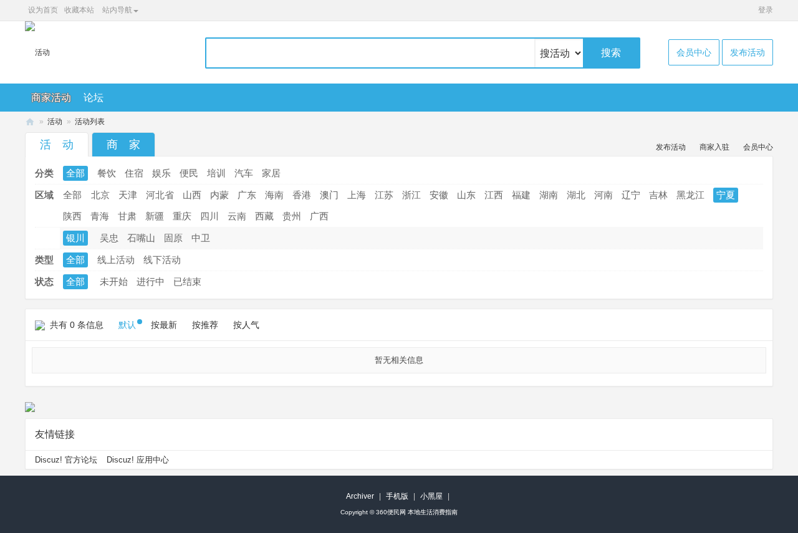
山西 (192, 195)
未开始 (114, 281)
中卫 (200, 238)
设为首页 (43, 10)
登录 (765, 10)
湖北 (576, 195)
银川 (75, 238)
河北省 (160, 195)
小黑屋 (431, 496)
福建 (521, 195)
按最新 (164, 325)
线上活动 (116, 259)
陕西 (72, 216)
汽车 (243, 173)
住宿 (134, 173)
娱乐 (161, 173)
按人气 (246, 325)
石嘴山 (141, 238)
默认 (127, 325)
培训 (216, 173)
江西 (493, 195)
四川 (209, 216)
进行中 (151, 281)
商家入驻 (714, 147)
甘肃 (127, 216)
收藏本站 (79, 10)
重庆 (182, 216)
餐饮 (106, 173)
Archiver (360, 496)
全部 (75, 173)
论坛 (93, 97)
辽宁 (631, 195)
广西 (319, 216)
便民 (189, 173)
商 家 (123, 144)
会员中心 (693, 52)
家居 (271, 173)
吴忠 (109, 238)
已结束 (187, 281)
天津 (127, 195)
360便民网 (30, 122)
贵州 (291, 216)
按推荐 (205, 325)
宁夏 (725, 195)
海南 (274, 195)
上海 (356, 195)
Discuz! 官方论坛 (66, 459)
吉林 (658, 195)
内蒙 (219, 195)
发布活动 (747, 52)
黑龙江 (690, 195)
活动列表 (90, 121)
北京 (100, 195)
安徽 (439, 195)
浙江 (411, 195)
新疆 (154, 216)
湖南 (548, 195)
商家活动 (51, 97)
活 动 (57, 144)
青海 (99, 216)
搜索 (611, 52)
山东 (466, 195)
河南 (603, 195)
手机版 (397, 496)
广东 (247, 195)
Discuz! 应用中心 (138, 459)
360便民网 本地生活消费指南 (417, 512)
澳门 (329, 195)
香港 (301, 195)
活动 (54, 121)
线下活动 (162, 259)
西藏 (264, 216)
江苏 (384, 195)
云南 (237, 216)
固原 (173, 238)
